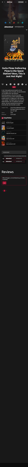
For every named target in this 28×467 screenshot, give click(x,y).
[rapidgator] (19, 26)
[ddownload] (9, 26)
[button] (9, 158)
